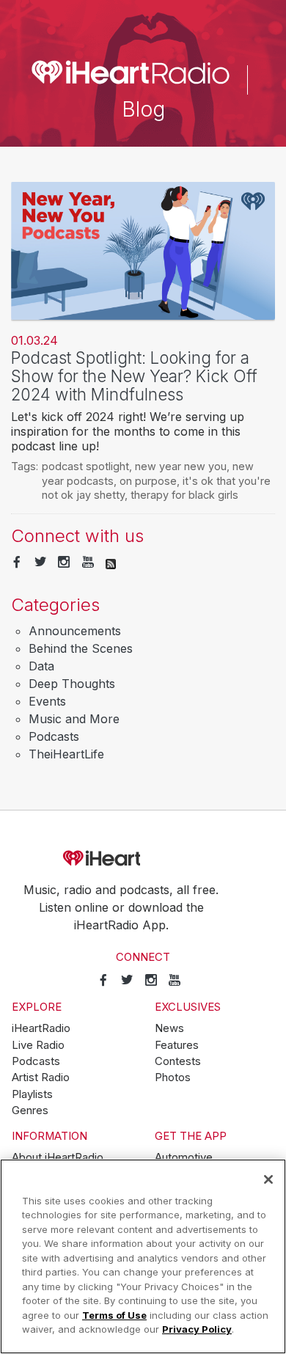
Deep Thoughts (72, 683)
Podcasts (54, 736)
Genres (30, 1110)
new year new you (181, 466)
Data (41, 666)
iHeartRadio (143, 858)
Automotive (184, 1157)
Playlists (32, 1094)
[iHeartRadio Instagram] (64, 562)
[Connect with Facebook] (17, 562)
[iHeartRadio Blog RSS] (111, 562)
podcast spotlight (85, 466)
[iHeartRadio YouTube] (88, 562)
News (169, 1028)
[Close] (268, 1179)
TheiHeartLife (66, 754)
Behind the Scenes (81, 648)
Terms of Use (114, 1315)
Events (47, 701)
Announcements (75, 630)
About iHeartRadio (57, 1157)
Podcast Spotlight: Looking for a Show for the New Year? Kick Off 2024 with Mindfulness (134, 375)
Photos (173, 1077)
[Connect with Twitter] (40, 562)
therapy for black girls (184, 494)
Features (177, 1045)
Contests (178, 1061)
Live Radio (38, 1045)
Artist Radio (41, 1077)
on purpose (148, 481)
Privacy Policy (197, 1329)
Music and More (74, 718)
